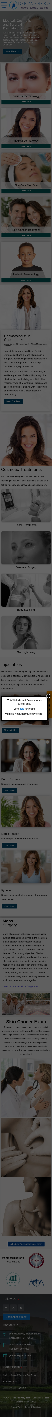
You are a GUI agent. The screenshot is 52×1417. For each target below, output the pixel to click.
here (22, 708)
